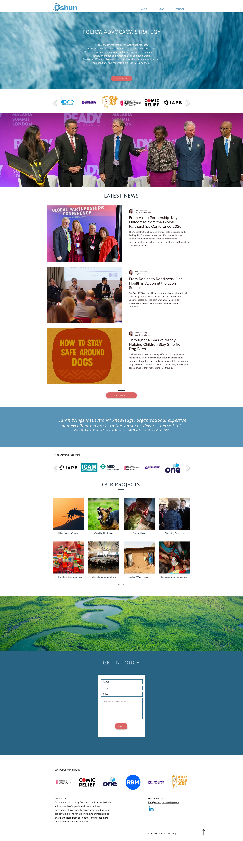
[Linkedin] (151, 809)
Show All (121, 584)
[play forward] (188, 102)
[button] (68, 517)
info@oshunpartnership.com (163, 802)
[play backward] (55, 102)
